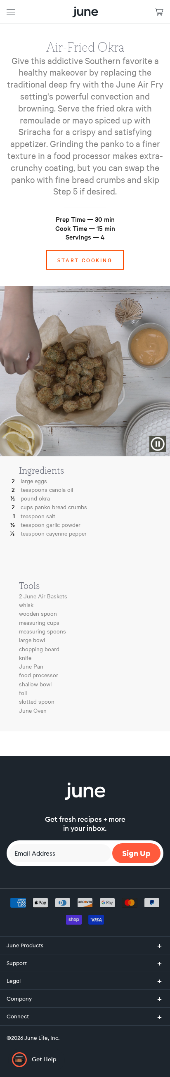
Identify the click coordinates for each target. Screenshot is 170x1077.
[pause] (157, 444)
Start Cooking (84, 259)
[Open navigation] (11, 12)
